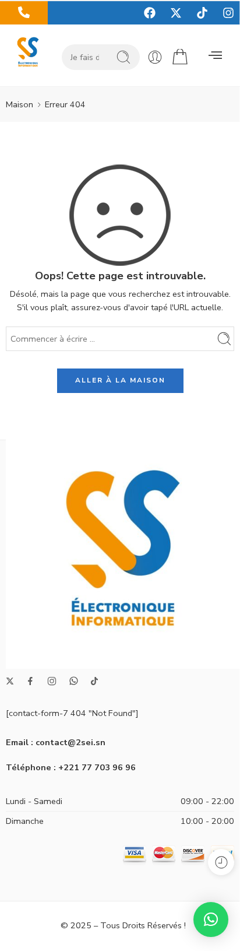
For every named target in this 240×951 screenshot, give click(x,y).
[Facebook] (149, 12)
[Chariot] (180, 57)
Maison (19, 104)
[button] (215, 55)
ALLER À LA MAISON (120, 380)
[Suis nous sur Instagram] (52, 681)
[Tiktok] (202, 12)
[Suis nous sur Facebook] (30, 681)
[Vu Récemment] (221, 862)
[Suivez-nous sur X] (10, 681)
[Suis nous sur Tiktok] (94, 681)
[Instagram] (228, 12)
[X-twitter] (176, 12)
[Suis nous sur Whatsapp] (74, 681)
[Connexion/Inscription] (155, 57)
